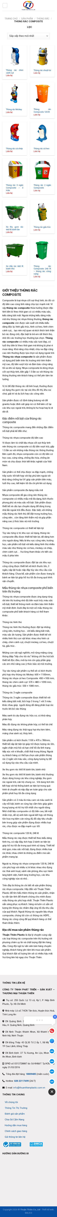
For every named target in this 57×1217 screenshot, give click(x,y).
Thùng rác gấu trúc (42, 227)
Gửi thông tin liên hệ (15, 1137)
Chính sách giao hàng (16, 1131)
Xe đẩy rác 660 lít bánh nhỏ (14, 267)
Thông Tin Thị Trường (16, 1108)
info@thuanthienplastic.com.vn (29, 1087)
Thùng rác (43, 18)
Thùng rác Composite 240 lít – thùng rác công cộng (42, 270)
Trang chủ (11, 18)
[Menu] (5, 5)
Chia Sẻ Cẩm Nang (14, 1119)
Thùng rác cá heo (41, 148)
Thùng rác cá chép (14, 148)
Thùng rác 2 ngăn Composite (42, 186)
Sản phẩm (27, 18)
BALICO (28, 1213)
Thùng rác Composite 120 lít (42, 110)
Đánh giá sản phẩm (15, 1113)
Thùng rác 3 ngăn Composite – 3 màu (14, 187)
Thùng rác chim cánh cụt (14, 71)
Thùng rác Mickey (14, 109)
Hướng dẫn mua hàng (16, 1125)
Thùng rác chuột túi (42, 70)
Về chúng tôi (11, 1102)
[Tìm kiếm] (53, 5)
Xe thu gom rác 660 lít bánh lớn (14, 228)
